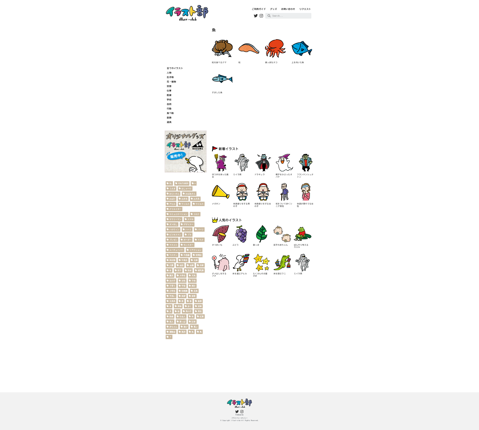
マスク (201, 240)
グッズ (273, 9)
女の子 (172, 280)
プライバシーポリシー (239, 418)
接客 (194, 296)
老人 (171, 321)
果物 (179, 306)
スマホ (190, 219)
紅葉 (202, 316)
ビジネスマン (175, 234)
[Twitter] (256, 16)
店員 (196, 291)
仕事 (169, 90)
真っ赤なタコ (271, 62)
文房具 (172, 301)
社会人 (182, 316)
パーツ (201, 229)
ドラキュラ (259, 174)
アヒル (172, 204)
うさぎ (172, 188)
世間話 (199, 255)
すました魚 (217, 92)
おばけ (172, 199)
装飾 (169, 117)
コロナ (196, 214)
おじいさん (174, 193)
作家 (202, 265)
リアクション (195, 250)
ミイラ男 (237, 174)
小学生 (172, 291)
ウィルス (185, 204)
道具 (169, 122)
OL (170, 183)
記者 (194, 321)
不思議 (186, 255)
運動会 (172, 332)
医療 (169, 95)
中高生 (184, 260)
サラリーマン (175, 219)
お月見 (197, 199)
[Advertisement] (186, 43)
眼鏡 (171, 316)
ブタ (189, 234)
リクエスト (305, 9)
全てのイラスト (175, 68)
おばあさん (190, 193)
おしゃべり (186, 188)
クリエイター (175, 209)
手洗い (172, 296)
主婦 (196, 260)
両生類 (172, 260)
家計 (194, 286)
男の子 (189, 311)
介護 (171, 265)
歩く (190, 306)
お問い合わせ (288, 9)
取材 (190, 270)
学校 (169, 99)
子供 (194, 280)
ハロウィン (174, 229)
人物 (169, 73)
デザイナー (188, 224)
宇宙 (183, 286)
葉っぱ (182, 321)
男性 (200, 311)
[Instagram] (261, 16)
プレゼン (173, 240)
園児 (171, 275)
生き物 (170, 77)
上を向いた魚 (298, 62)
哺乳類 (201, 270)
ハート (188, 229)
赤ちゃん (173, 327)
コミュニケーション (178, 214)
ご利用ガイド (259, 9)
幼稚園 (184, 291)
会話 (181, 265)
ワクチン (173, 255)
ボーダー (187, 240)
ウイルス (200, 204)
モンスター (188, 245)
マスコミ (173, 245)
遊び (185, 327)
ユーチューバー (176, 250)
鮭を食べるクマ (219, 62)
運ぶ (196, 327)
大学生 (182, 275)
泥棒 (200, 306)
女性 (183, 280)
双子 (179, 270)
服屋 (200, 301)
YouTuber (183, 183)
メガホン (216, 204)
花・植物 (171, 82)
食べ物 (170, 113)
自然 (169, 104)
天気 (194, 275)
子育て (172, 286)
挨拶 (183, 296)
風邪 (183, 332)
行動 (169, 108)
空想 (169, 86)
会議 (192, 265)
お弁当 (184, 199)
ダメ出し (173, 224)
